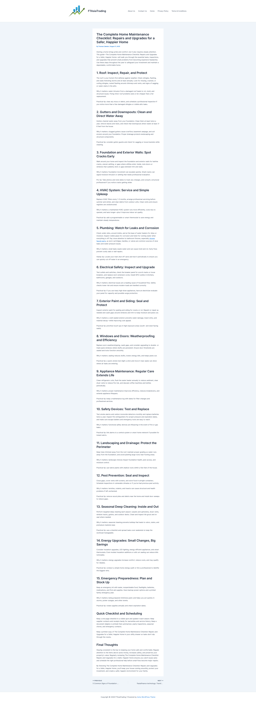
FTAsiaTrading (97, 10)
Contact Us (142, 11)
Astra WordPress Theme (146, 697)
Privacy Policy (163, 11)
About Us (131, 11)
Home (152, 11)
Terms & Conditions (179, 11)
